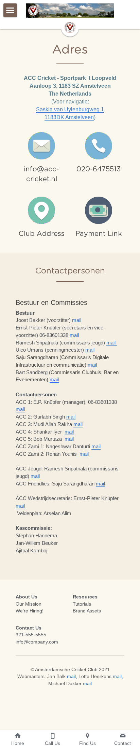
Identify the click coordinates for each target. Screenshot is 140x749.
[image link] (41, 145)
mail (76, 320)
